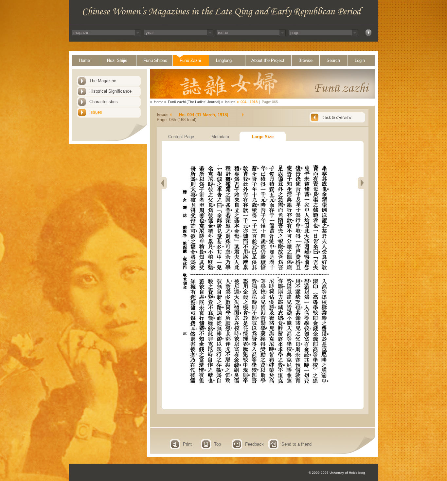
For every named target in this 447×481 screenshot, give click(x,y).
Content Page (181, 136)
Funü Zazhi (190, 60)
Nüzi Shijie (117, 60)
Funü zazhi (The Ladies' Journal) (194, 102)
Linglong (224, 60)
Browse (305, 60)
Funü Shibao (155, 60)
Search (333, 60)
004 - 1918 (249, 102)
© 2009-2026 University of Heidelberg (337, 472)
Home (84, 60)
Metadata (220, 136)
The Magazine (102, 80)
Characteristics (103, 101)
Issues (95, 112)
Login (360, 60)
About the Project (267, 60)
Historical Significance (110, 91)
